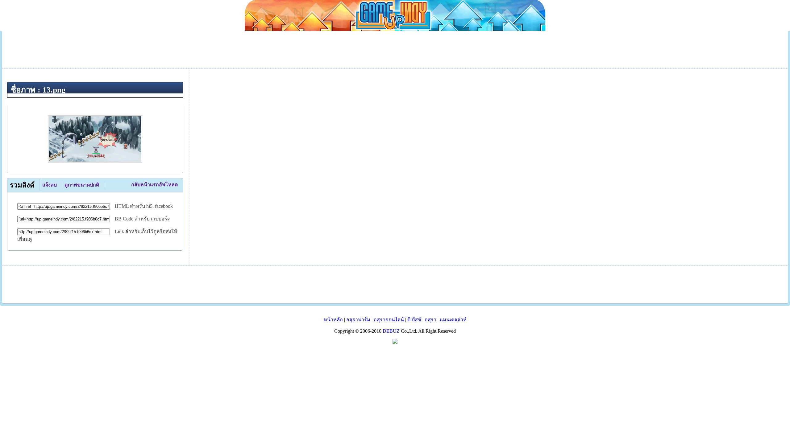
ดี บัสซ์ (414, 319)
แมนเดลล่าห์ (453, 319)
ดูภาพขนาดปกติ (81, 184)
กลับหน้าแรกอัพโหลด (154, 184)
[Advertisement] (395, 284)
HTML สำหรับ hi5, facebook (144, 206)
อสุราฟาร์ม (358, 319)
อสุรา (430, 319)
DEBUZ (391, 331)
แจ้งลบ (49, 184)
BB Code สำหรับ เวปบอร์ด (142, 218)
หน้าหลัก (333, 319)
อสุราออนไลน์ (389, 319)
